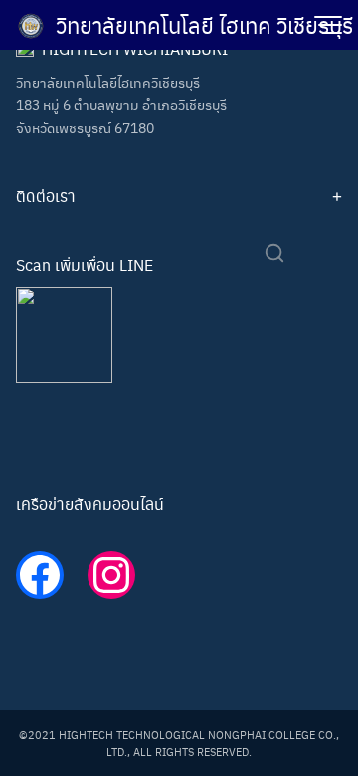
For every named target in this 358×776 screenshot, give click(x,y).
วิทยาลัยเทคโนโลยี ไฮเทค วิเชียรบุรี (204, 24)
